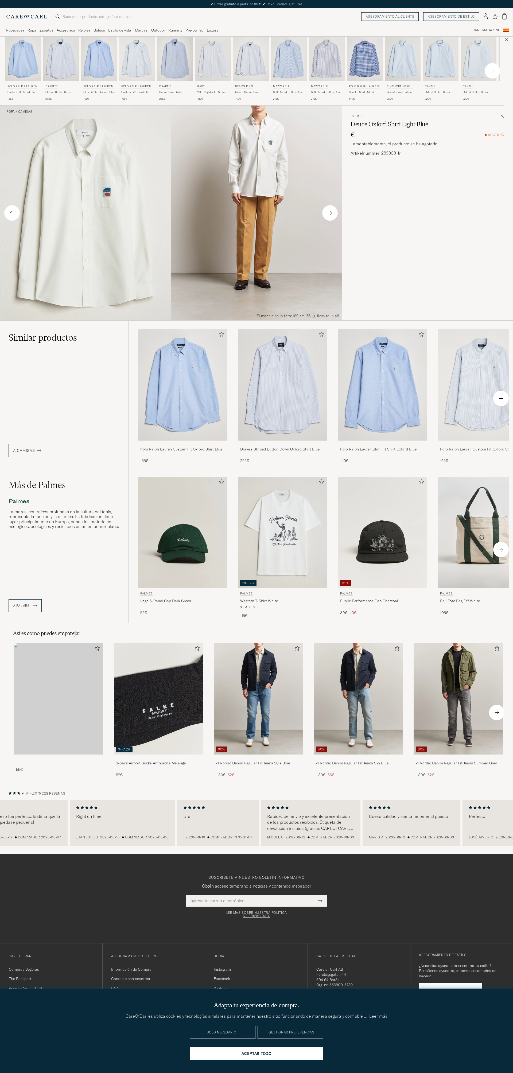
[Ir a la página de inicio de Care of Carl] (26, 16)
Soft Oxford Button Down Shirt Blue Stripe (326, 92)
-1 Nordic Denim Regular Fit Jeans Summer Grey (456, 763)
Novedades (15, 30)
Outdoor (158, 30)
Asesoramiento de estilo (451, 16)
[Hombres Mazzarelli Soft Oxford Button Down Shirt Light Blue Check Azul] (289, 59)
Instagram (222, 969)
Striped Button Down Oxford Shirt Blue (58, 92)
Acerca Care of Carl (25, 988)
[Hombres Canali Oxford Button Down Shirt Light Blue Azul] (440, 59)
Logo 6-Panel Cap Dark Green (165, 600)
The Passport (20, 978)
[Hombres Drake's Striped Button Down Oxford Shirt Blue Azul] (61, 59)
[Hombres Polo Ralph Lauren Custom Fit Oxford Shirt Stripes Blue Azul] (137, 59)
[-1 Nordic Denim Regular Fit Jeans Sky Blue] (358, 758)
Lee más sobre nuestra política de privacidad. (256, 914)
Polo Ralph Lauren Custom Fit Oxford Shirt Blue (181, 449)
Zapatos (46, 30)
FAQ (114, 988)
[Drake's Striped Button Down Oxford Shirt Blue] (282, 444)
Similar (43, 337)
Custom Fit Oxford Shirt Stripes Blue (135, 92)
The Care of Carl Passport (256, 4)
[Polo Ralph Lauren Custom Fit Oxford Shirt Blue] (182, 444)
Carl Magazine (486, 30)
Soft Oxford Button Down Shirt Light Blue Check (288, 92)
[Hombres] (58, 699)
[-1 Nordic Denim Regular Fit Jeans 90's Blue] (258, 758)
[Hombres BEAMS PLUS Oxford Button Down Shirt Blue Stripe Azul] (251, 59)
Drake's (51, 86)
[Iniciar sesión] (486, 16)
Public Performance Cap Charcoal (369, 600)
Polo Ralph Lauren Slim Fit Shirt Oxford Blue (378, 449)
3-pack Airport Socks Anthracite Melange (151, 763)
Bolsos (99, 30)
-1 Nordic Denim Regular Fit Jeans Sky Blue (352, 763)
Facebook (222, 978)
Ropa (32, 30)
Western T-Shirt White (259, 600)
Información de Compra (131, 969)
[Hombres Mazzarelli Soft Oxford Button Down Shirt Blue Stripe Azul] (327, 59)
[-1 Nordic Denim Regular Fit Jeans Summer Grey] (458, 758)
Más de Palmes (37, 485)
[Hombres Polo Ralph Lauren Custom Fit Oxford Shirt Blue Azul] (23, 59)
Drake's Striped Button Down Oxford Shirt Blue (280, 449)
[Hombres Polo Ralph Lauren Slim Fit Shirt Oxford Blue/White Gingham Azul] (365, 59)
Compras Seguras (24, 969)
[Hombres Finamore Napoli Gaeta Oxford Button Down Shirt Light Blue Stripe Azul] (403, 59)
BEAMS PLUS (244, 86)
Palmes (357, 116)
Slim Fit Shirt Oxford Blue (99, 92)
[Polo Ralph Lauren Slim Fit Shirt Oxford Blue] (382, 444)
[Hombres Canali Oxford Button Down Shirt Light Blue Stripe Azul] (478, 59)
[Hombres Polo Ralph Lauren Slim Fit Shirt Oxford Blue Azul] (99, 59)
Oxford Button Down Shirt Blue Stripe (247, 92)
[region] (256, 823)
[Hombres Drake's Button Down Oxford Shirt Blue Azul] (175, 59)
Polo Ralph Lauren (22, 86)
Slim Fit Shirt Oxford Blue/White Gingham (361, 92)
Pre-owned (194, 30)
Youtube (220, 988)
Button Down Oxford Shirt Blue (171, 92)
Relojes (84, 30)
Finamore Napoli (400, 86)
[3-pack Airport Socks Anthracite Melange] (158, 758)
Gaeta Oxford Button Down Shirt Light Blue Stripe (400, 92)
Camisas (25, 112)
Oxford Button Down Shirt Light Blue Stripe (476, 92)
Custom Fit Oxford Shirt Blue (22, 92)
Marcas (141, 30)
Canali (430, 86)
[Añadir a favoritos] (220, 335)
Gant (201, 86)
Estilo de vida (119, 30)
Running (175, 30)
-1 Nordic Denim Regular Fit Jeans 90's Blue (253, 763)
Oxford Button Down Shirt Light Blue (437, 92)
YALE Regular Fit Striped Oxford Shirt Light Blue (212, 92)
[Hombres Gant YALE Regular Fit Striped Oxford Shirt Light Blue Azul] (213, 59)
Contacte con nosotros (130, 978)
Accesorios (66, 30)
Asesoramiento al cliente (390, 16)
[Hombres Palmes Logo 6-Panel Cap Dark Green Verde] (182, 532)
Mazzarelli (281, 86)
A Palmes (21, 606)
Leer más (378, 1016)
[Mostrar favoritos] (495, 16)
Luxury (212, 30)
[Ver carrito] (504, 16)
